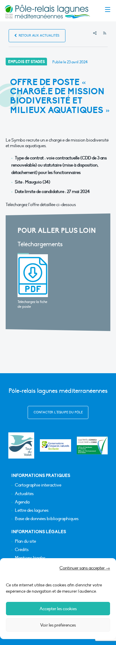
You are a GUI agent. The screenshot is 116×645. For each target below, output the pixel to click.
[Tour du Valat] (21, 445)
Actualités (24, 493)
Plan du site (25, 541)
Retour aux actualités (38, 35)
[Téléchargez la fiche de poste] (33, 275)
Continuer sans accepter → (84, 568)
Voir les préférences (58, 625)
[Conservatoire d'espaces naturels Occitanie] (55, 445)
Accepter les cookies (58, 608)
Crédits (22, 549)
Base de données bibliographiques (47, 518)
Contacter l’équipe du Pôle (58, 412)
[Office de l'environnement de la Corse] (92, 446)
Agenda (22, 502)
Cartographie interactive (38, 485)
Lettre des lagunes (31, 510)
